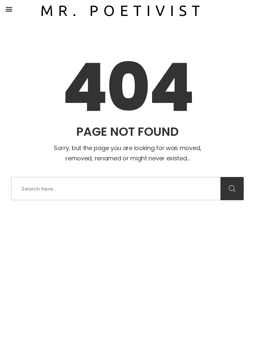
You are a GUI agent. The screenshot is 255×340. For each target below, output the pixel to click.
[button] (8, 8)
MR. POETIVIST (123, 10)
